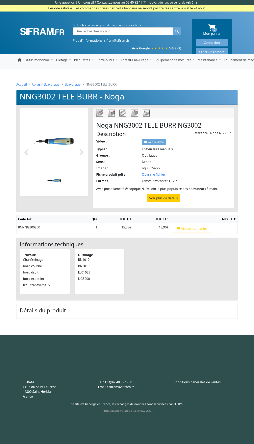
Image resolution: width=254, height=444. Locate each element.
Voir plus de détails (163, 198)
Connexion (212, 42)
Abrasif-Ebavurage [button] (134, 60)
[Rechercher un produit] (177, 31)
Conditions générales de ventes (197, 382)
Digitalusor (134, 410)
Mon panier (215, 32)
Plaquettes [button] (82, 60)
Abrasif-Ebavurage (46, 84)
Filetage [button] (62, 60)
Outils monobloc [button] (37, 60)
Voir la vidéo (155, 142)
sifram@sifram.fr (117, 40)
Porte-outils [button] (105, 60)
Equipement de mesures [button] (173, 60)
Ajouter (193, 228)
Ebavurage (72, 84)
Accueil (21, 84)
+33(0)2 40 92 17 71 (119, 382)
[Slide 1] (53, 180)
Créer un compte (212, 52)
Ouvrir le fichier (153, 174)
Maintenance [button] (208, 60)
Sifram (42, 32)
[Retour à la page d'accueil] (19, 60)
